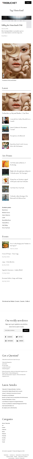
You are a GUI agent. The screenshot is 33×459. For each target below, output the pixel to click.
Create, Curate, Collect (22, 301)
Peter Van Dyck (6, 228)
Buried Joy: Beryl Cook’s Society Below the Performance (15, 397)
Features (4, 429)
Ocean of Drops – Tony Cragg (10, 254)
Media (15, 456)
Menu (28, 2)
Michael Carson (6, 212)
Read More (4, 36)
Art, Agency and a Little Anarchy (9, 407)
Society (4, 437)
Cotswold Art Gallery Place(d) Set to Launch (12, 391)
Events (3, 427)
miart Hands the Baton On (8, 405)
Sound (3, 439)
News (3, 431)
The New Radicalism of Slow (8, 399)
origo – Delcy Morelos (8, 262)
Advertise (6, 455)
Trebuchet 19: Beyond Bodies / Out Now (15, 113)
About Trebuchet (6, 423)
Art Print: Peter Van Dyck (17, 188)
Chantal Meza (5, 222)
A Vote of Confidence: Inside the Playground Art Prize (14, 403)
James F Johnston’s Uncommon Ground (11, 393)
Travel (3, 442)
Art (2, 425)
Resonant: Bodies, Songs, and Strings (12, 278)
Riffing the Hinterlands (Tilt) (12, 25)
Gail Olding (5, 225)
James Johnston (6, 215)
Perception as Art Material (17, 136)
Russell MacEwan (6, 220)
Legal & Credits (9, 456)
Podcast (4, 435)
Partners (4, 433)
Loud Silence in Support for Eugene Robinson (12, 401)
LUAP (3, 217)
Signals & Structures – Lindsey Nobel (12, 270)
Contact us (12, 455)
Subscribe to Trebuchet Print (22, 455)
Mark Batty (5, 210)
